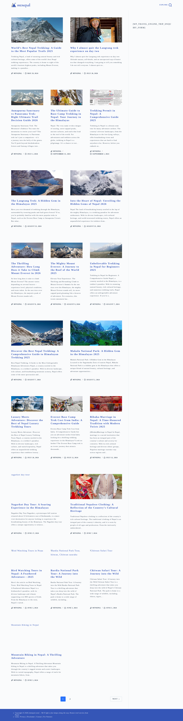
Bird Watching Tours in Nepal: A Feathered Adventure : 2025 (26, 573)
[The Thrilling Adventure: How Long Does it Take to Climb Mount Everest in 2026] (27, 250)
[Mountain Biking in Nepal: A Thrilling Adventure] (37, 636)
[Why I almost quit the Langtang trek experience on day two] (96, 29)
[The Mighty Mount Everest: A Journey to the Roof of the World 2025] (67, 250)
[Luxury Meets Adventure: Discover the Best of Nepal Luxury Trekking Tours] (27, 404)
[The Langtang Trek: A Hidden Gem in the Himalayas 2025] (37, 182)
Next (115, 699)
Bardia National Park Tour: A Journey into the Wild (65, 573)
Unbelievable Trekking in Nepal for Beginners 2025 (105, 266)
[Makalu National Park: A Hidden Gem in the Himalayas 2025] (96, 333)
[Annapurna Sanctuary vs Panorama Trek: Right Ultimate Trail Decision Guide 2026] (27, 97)
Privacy (23, 717)
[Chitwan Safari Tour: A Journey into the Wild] (106, 557)
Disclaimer (31, 717)
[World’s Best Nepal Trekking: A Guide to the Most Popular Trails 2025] (37, 29)
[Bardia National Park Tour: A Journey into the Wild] (67, 557)
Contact (39, 717)
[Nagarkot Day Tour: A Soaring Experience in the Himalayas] (37, 486)
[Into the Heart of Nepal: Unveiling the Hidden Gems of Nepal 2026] (96, 182)
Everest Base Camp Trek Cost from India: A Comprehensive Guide (66, 420)
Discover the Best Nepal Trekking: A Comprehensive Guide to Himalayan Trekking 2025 (35, 354)
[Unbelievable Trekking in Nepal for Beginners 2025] (106, 250)
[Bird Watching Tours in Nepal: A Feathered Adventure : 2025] (27, 557)
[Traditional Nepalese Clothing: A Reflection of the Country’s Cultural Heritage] (96, 486)
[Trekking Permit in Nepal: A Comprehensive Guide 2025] (106, 97)
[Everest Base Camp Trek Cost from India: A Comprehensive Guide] (67, 404)
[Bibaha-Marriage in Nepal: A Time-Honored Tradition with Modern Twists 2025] (106, 404)
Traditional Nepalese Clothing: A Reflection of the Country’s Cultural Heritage (94, 507)
